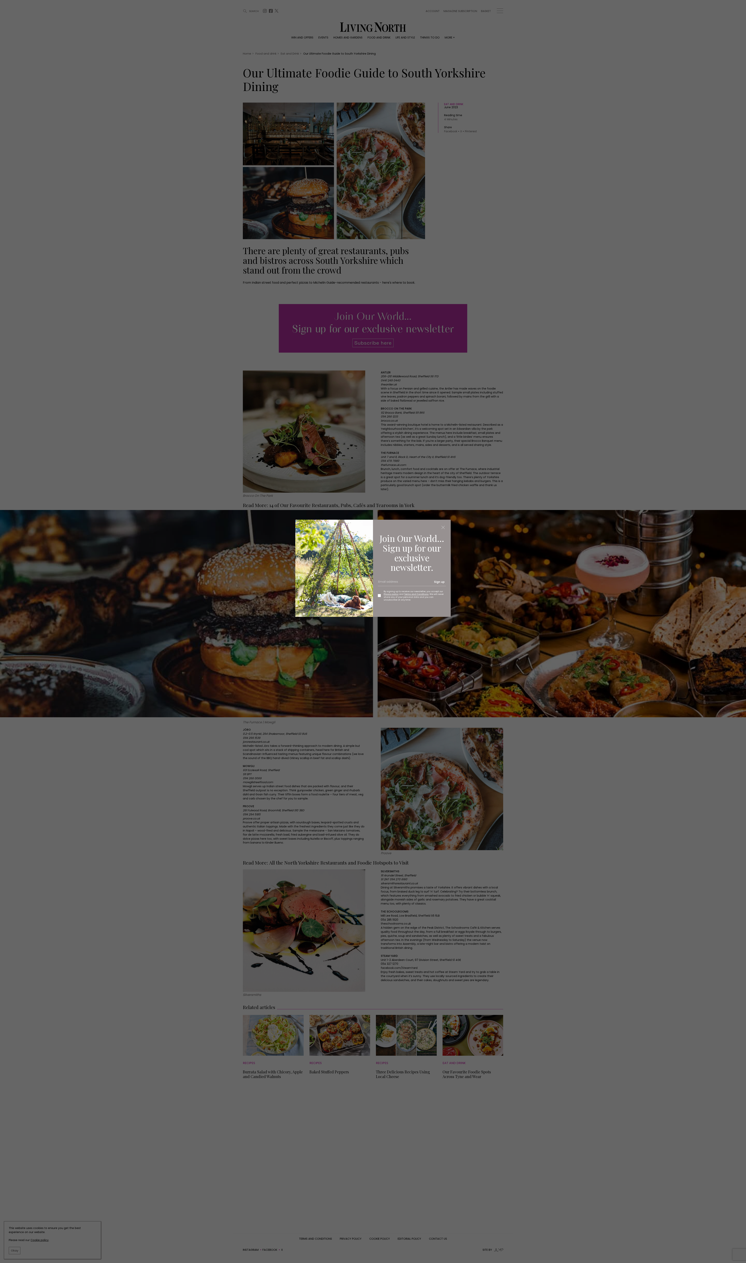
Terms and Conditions (416, 594)
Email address (387, 583)
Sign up (439, 582)
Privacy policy (391, 594)
